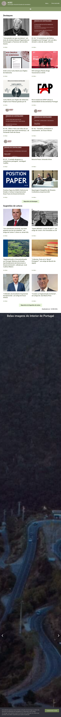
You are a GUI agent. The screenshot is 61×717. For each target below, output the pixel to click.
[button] (47, 3)
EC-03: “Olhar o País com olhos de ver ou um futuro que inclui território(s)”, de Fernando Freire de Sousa (16, 130)
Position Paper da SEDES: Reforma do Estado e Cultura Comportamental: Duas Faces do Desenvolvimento (15, 192)
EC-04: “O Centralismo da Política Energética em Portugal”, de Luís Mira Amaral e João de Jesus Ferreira (44, 40)
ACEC (10, 3)
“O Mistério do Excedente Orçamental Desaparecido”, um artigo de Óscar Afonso (15, 295)
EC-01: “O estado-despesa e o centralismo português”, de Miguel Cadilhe (14, 161)
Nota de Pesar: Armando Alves (42, 159)
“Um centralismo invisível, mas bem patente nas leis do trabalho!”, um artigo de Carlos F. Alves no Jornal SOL (16, 230)
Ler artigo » (5, 47)
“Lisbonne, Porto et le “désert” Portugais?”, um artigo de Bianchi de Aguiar (44, 261)
